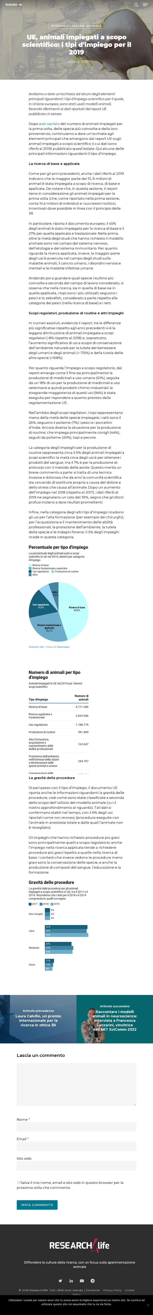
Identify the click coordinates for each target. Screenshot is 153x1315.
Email (23, 1139)
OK (62, 1309)
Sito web (24, 1158)
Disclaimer (93, 1290)
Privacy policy (84, 1309)
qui (111, 803)
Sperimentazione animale (76, 26)
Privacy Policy (112, 1290)
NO (70, 1309)
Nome (23, 1119)
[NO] (148, 1305)
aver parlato (49, 124)
